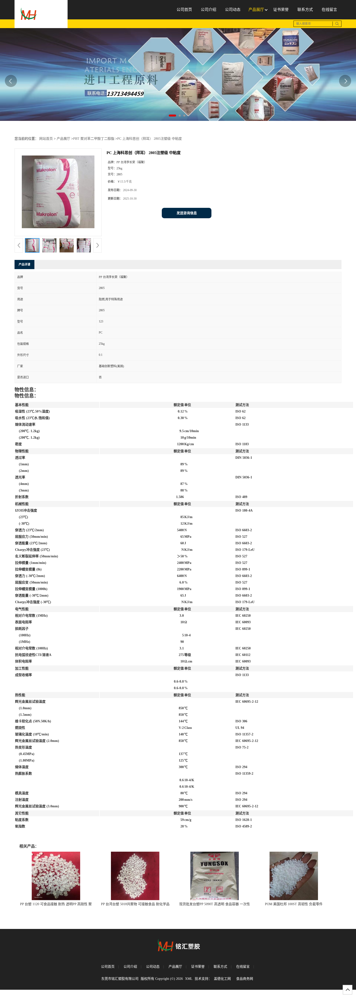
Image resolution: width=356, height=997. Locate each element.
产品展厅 (63, 138)
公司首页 (108, 966)
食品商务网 (244, 979)
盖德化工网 (222, 979)
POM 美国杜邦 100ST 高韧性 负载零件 (294, 904)
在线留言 (243, 966)
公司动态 (153, 966)
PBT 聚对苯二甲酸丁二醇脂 (93, 138)
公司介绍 (130, 966)
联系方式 (220, 966)
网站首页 (46, 138)
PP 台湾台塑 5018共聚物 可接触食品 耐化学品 (135, 904)
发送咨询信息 (187, 213)
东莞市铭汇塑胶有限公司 (120, 979)
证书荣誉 (198, 966)
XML (189, 979)
